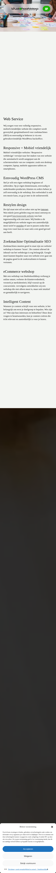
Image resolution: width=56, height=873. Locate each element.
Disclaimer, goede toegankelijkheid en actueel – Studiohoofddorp (28, 869)
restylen (20, 226)
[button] (52, 827)
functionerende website (23, 216)
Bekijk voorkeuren (28, 863)
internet (44, 209)
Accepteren (28, 849)
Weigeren (28, 856)
